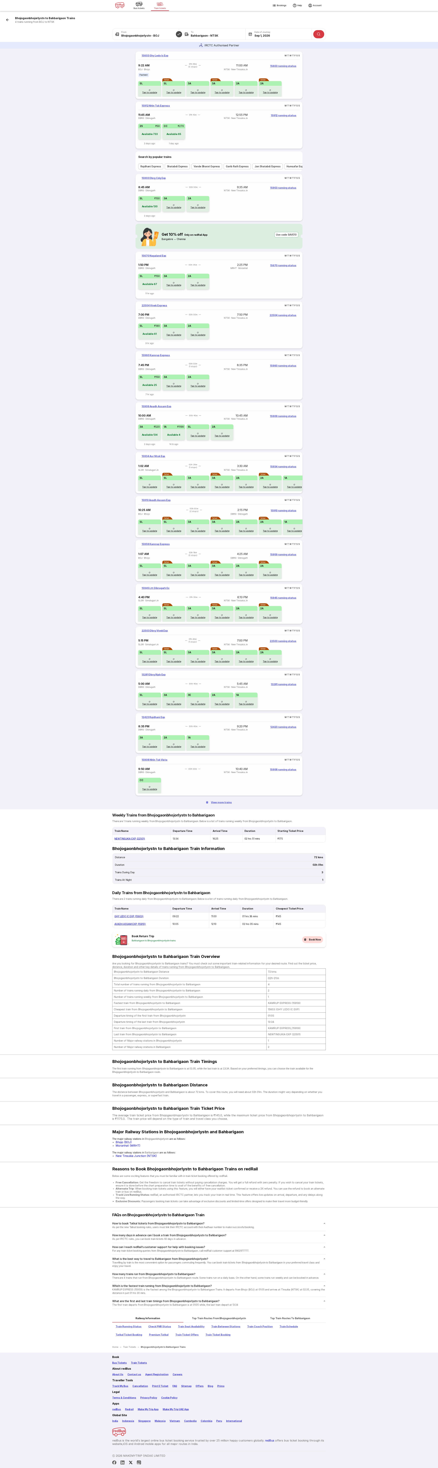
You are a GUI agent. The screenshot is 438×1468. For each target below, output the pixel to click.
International (234, 1420)
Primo (220, 1386)
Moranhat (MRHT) (128, 1145)
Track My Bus (120, 1386)
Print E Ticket (160, 1386)
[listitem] (143, 75)
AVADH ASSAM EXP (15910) (130, 924)
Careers (178, 1374)
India (115, 1420)
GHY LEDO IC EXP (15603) (129, 916)
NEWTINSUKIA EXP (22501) (129, 838)
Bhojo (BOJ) (124, 1142)
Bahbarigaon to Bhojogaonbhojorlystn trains (154, 940)
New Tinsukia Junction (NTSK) (136, 1156)
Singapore (144, 1420)
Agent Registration (157, 1374)
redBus (116, 1409)
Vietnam (175, 1420)
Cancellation (140, 1386)
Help (299, 5)
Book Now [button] (315, 939)
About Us (117, 1374)
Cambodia (190, 1420)
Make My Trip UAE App (176, 1409)
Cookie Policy (169, 1397)
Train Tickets (139, 1362)
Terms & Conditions (124, 1397)
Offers (200, 1386)
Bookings (281, 5)
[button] (179, 34)
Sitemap (186, 1386)
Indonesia (128, 1420)
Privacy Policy (148, 1397)
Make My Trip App (148, 1409)
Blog (210, 1386)
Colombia (206, 1420)
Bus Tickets (119, 1362)
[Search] (318, 34)
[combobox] (145, 34)
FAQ (174, 1386)
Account (317, 5)
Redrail (129, 1409)
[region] (219, 75)
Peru (219, 1420)
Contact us (134, 1374)
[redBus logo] (120, 6)
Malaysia (160, 1420)
